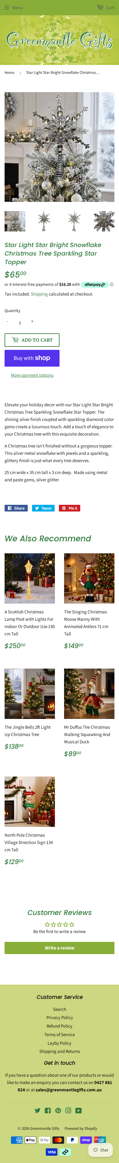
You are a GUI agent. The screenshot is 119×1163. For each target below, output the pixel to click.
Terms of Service (59, 1034)
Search (59, 1009)
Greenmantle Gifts (44, 1128)
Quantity (12, 310)
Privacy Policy (59, 1017)
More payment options (32, 375)
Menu (17, 7)
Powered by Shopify (81, 1128)
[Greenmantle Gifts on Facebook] (48, 1111)
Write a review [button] (59, 948)
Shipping (39, 294)
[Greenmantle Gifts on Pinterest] (58, 1111)
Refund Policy (59, 1026)
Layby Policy (59, 1043)
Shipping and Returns (59, 1051)
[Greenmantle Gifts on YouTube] (78, 1111)
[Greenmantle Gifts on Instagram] (68, 1111)
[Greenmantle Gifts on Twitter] (37, 1111)
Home (9, 72)
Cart (109, 7)
